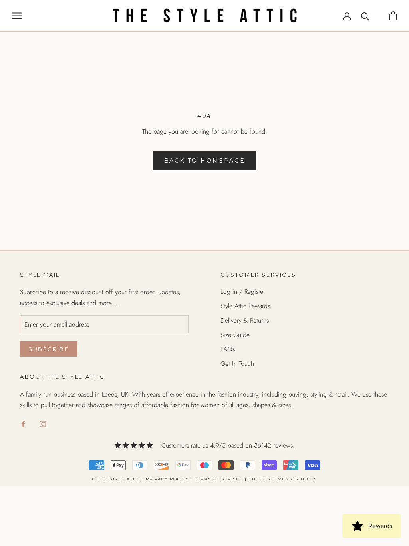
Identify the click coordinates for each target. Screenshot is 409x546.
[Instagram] (43, 423)
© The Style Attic (116, 479)
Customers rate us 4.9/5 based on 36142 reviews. (228, 445)
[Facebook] (23, 423)
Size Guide (235, 334)
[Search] (365, 16)
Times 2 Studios (295, 479)
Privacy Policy (167, 479)
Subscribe (48, 349)
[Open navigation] (17, 15)
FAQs (227, 349)
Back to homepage (204, 160)
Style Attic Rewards (245, 306)
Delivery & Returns (244, 320)
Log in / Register (242, 291)
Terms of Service (218, 479)
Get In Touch (237, 363)
